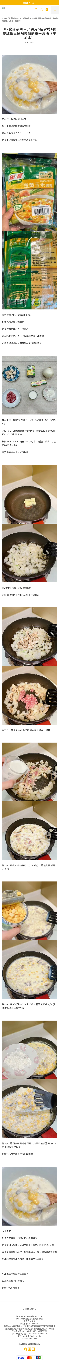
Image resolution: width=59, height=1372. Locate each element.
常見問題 (23, 1343)
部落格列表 (13, 18)
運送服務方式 (34, 1343)
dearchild (37, 1336)
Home (5, 18)
